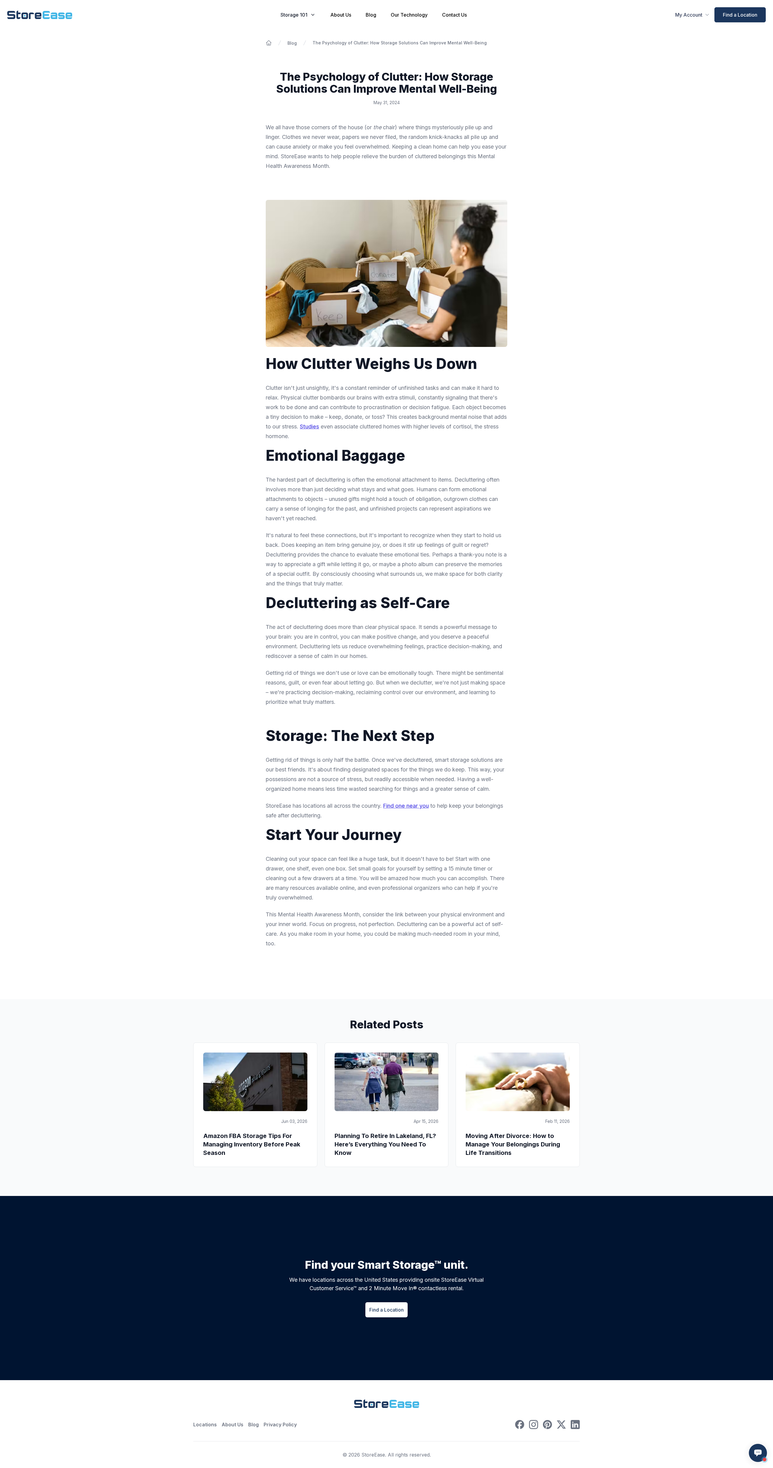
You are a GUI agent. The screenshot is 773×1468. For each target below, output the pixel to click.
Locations (205, 1425)
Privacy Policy (280, 1425)
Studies (309, 426)
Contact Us (454, 15)
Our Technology (409, 15)
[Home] (269, 43)
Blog (371, 15)
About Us (340, 15)
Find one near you (406, 806)
